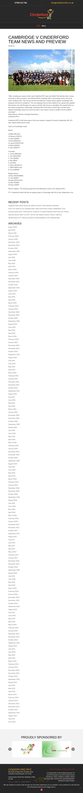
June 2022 (12, 363)
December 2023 (13, 312)
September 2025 (14, 251)
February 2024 (13, 306)
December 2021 (13, 382)
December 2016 (13, 561)
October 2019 (13, 458)
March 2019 (12, 479)
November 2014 (13, 637)
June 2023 (12, 327)
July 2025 (11, 257)
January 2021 (13, 412)
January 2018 (13, 521)
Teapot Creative (69, 781)
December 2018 (13, 488)
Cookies (72, 769)
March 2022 (12, 373)
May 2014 (11, 655)
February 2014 (13, 664)
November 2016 (13, 564)
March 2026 (12, 233)
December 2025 (13, 242)
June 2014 (12, 652)
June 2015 (12, 615)
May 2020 (11, 436)
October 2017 (13, 530)
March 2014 (12, 661)
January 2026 (13, 239)
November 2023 (13, 315)
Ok (41, 790)
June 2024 (12, 294)
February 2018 (13, 518)
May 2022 (11, 367)
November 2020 (13, 418)
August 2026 (12, 227)
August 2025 (12, 254)
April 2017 (11, 549)
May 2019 (11, 473)
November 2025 (13, 245)
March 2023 (12, 336)
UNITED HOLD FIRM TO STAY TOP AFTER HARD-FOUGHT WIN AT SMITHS (35, 215)
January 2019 (13, 485)
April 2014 (11, 658)
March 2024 (12, 303)
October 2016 (13, 567)
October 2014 (13, 640)
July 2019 (11, 467)
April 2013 (11, 691)
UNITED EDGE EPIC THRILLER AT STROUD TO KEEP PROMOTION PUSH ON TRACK (38, 212)
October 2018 (13, 494)
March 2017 (12, 552)
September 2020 (14, 424)
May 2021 (11, 403)
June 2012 (12, 722)
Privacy (65, 769)
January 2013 (13, 700)
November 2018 (13, 491)
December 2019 (13, 451)
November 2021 (13, 385)
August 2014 (12, 646)
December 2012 (13, 703)
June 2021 (12, 400)
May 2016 (11, 582)
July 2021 (11, 397)
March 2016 (12, 588)
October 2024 (13, 285)
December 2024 (13, 278)
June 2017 (12, 543)
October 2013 (13, 676)
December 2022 (13, 345)
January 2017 (13, 558)
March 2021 (12, 409)
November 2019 (13, 455)
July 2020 (11, 430)
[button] (10, 749)
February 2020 (13, 445)
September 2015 (14, 606)
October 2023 (13, 318)
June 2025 (12, 260)
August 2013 (12, 682)
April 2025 (11, 266)
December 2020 (13, 415)
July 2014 (11, 649)
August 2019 (12, 464)
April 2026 (11, 230)
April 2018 (11, 512)
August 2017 (12, 536)
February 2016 (13, 591)
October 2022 (13, 351)
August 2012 (12, 716)
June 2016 (12, 579)
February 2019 (13, 482)
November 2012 (13, 706)
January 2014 (13, 667)
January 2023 (13, 342)
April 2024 (11, 300)
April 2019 (11, 476)
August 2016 (12, 573)
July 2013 (11, 685)
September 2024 (14, 288)
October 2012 (13, 710)
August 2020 (12, 427)
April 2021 (11, 406)
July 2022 (11, 360)
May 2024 (11, 297)
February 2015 (13, 628)
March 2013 (12, 694)
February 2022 (13, 376)
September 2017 (14, 533)
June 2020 (12, 433)
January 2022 (13, 379)
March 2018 (12, 515)
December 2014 (13, 634)
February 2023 (13, 339)
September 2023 (14, 321)
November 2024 (13, 282)
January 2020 (13, 448)
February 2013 (13, 697)
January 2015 (13, 631)
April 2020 (11, 439)
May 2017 (11, 546)
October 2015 (13, 603)
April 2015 (11, 621)
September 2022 (14, 354)
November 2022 (13, 348)
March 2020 (12, 442)
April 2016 (11, 585)
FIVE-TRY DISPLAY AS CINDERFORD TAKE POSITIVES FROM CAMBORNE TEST (36, 209)
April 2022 (11, 370)
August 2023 (12, 324)
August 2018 (12, 500)
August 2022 (12, 357)
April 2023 (11, 333)
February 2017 (13, 555)
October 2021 (13, 388)
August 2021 (12, 394)
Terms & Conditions (55, 769)
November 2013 (13, 673)
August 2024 (12, 291)
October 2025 (13, 248)
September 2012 (14, 713)
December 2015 (13, 597)
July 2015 (11, 612)
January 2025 (13, 275)
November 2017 (13, 527)
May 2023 (11, 330)
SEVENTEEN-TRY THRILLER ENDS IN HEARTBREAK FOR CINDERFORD (34, 218)
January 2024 (13, 309)
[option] (26, 749)
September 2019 (14, 461)
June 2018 (12, 506)
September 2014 (14, 643)
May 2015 (11, 618)
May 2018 (11, 509)
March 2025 (12, 269)
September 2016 (14, 570)
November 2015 (13, 600)
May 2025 (11, 263)
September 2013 (14, 679)
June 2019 (12, 470)
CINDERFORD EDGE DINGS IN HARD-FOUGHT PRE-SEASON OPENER (33, 206)
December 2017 (13, 524)
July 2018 (11, 503)
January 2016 (13, 594)
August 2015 (12, 609)
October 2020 (13, 421)
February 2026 (13, 236)
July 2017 (11, 540)
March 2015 (12, 625)
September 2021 (14, 391)
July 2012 (11, 719)
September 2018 (14, 497)
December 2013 (13, 670)
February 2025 (13, 272)
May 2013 (11, 688)
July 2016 (11, 576)
